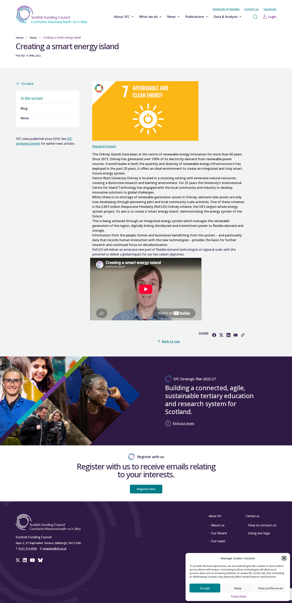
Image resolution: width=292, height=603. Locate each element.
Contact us (251, 9)
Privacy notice (239, 596)
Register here (146, 489)
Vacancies (269, 9)
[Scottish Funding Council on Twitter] (18, 560)
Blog (24, 108)
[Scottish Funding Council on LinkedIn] (25, 560)
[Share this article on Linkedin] (228, 335)
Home (19, 37)
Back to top (171, 341)
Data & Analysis (226, 16)
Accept (205, 588)
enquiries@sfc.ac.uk (54, 548)
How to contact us (262, 525)
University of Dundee (226, 9)
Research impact (104, 146)
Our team (218, 541)
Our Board (219, 533)
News (171, 16)
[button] (284, 558)
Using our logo (259, 533)
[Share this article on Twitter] (221, 335)
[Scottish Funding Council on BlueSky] (40, 560)
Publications (194, 16)
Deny (237, 588)
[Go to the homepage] (51, 14)
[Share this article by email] (236, 335)
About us (217, 525)
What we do (148, 16)
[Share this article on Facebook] (214, 335)
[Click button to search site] (255, 16)
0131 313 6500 (28, 548)
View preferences (270, 588)
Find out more (183, 423)
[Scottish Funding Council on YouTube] (32, 560)
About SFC (122, 16)
